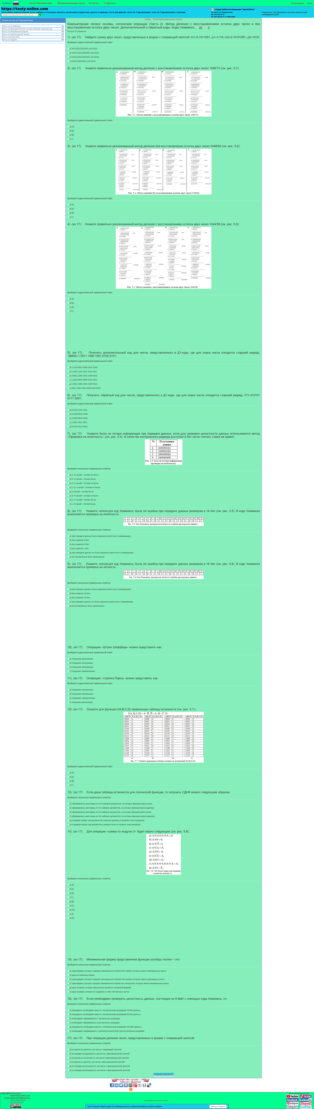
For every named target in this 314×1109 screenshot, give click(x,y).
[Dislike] (206, 27)
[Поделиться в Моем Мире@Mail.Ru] (130, 1085)
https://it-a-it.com (16, 1102)
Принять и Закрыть (218, 1106)
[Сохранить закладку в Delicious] (149, 1085)
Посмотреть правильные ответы (167, 19)
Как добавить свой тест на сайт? (156, 1100)
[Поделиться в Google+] (135, 1085)
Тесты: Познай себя (41, 3)
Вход (309, 3)
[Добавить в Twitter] (121, 1085)
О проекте (110, 3)
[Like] (197, 27)
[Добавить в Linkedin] (116, 1085)
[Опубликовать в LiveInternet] (144, 1085)
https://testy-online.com (24, 8)
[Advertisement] (32, 63)
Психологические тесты (71, 3)
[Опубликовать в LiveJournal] (140, 1085)
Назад (148, 19)
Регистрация (297, 3)
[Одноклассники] (130, 1089)
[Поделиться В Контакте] (126, 1085)
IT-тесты (94, 3)
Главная (6, 3)
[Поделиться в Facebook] (112, 1085)
